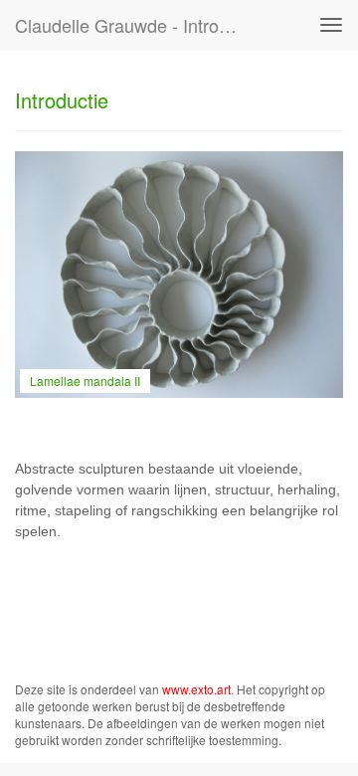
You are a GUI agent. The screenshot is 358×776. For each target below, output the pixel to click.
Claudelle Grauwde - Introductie (137, 25)
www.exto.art (196, 688)
